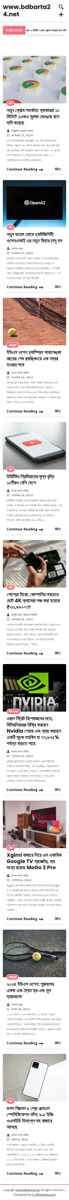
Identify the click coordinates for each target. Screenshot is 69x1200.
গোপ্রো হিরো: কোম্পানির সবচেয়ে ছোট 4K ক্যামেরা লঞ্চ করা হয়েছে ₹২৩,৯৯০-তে (33, 600)
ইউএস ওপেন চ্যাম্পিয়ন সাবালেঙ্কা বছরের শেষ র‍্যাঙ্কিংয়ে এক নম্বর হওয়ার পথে (34, 358)
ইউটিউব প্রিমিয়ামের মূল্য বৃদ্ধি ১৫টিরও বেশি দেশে (30, 479)
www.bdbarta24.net (26, 10)
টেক (10, 103)
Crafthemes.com (44, 1195)
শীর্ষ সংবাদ (13, 711)
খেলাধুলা (12, 345)
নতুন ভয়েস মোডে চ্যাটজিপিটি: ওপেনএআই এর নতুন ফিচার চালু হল (34, 237)
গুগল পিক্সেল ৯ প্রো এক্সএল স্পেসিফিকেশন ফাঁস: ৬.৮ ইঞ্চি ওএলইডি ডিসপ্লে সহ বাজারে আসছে (30, 1118)
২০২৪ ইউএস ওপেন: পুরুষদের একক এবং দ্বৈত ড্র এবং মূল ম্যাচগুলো (30, 990)
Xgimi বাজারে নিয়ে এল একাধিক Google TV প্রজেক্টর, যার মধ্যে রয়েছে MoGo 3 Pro (34, 861)
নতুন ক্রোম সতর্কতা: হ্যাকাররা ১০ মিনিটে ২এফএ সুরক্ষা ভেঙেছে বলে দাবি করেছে (33, 116)
